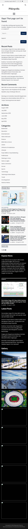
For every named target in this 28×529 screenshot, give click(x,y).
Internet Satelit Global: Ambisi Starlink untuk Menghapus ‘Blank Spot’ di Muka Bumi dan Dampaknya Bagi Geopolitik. (13, 57)
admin (4, 213)
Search (3, 38)
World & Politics (5, 182)
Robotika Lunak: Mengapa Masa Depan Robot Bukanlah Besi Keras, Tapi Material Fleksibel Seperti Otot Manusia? (12, 78)
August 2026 (4, 108)
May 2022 (3, 118)
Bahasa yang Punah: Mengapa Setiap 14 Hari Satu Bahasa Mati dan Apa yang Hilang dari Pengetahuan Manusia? (18, 238)
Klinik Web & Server (6, 142)
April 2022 (4, 121)
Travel (3, 177)
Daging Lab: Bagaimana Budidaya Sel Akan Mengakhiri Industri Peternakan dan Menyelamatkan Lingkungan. (13, 71)
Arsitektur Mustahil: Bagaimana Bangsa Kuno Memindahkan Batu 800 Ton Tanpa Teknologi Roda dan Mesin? (13, 98)
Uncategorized (5, 180)
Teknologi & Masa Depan (8, 174)
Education (4, 131)
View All (24, 188)
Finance (3, 139)
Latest (3, 144)
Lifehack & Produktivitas (8, 147)
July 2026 (3, 110)
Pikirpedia (14, 9)
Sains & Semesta (6, 163)
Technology (4, 172)
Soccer (3, 166)
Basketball (4, 128)
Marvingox (4, 96)
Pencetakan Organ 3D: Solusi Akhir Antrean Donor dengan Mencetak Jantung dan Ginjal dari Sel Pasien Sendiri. (13, 51)
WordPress (22, 526)
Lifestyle (3, 150)
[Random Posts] (2, 5)
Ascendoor (10, 526)
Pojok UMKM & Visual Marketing (9, 153)
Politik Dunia (4, 155)
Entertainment (5, 134)
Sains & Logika (5, 161)
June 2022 (4, 116)
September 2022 (6, 113)
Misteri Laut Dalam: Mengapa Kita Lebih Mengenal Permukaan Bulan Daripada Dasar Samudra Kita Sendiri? (18, 219)
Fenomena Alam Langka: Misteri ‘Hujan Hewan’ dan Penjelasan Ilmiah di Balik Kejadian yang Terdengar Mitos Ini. (13, 90)
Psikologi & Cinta (6, 158)
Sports (3, 169)
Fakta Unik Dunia (5, 136)
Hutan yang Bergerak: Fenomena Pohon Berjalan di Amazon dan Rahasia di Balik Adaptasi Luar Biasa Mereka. (17, 228)
